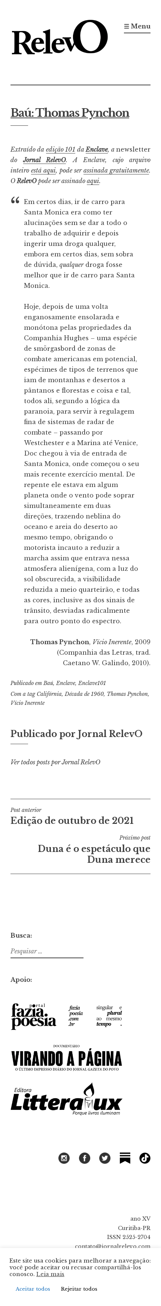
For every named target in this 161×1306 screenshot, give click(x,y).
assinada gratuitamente (116, 170)
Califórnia (49, 694)
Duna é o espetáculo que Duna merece (94, 849)
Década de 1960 (84, 694)
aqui (93, 181)
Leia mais (50, 1274)
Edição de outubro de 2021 (72, 816)
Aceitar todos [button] (33, 1289)
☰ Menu (137, 26)
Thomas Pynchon (127, 694)
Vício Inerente (27, 703)
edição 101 (60, 149)
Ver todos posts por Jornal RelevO (55, 762)
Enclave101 (92, 683)
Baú (48, 683)
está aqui (43, 170)
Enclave (97, 149)
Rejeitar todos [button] (79, 1289)
